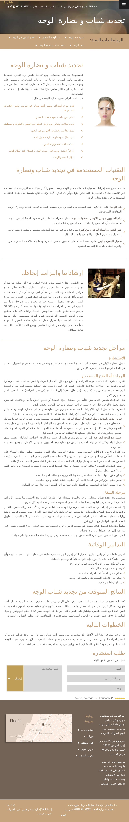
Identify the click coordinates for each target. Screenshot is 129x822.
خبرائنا (90, 736)
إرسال (18, 678)
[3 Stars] (120, 698)
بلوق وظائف (87, 742)
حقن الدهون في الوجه (23, 37)
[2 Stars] (122, 698)
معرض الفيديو (86, 755)
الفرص (63, 814)
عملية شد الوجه (76, 37)
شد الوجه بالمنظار (51, 37)
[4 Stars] (118, 698)
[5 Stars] (116, 698)
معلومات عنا (87, 730)
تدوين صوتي (87, 749)
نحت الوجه (79, 45)
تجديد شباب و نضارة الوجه (52, 45)
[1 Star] (124, 698)
